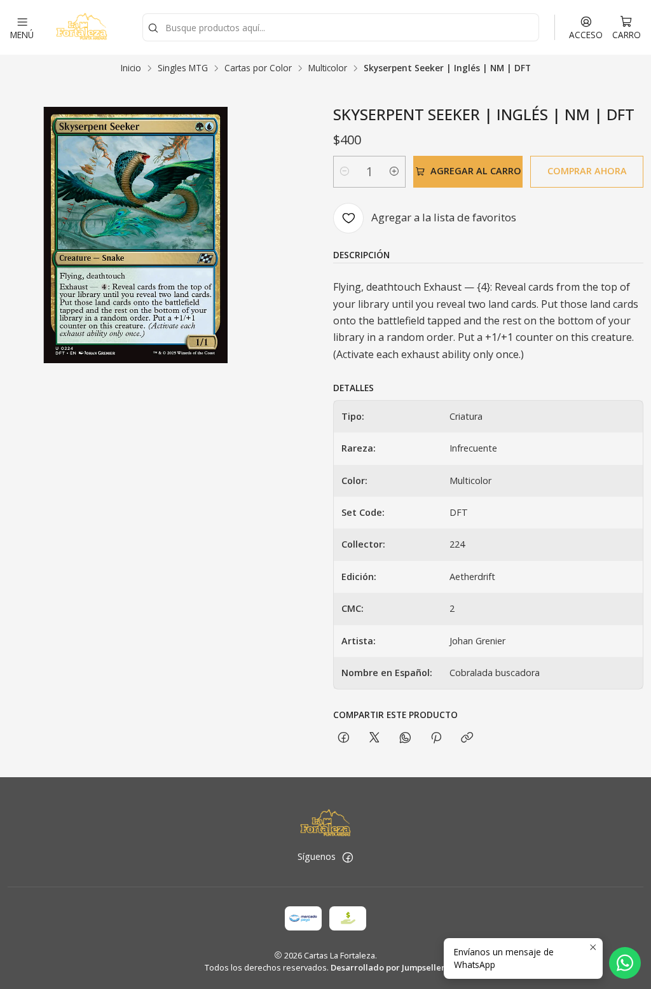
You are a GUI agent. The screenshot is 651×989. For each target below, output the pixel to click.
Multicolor (327, 68)
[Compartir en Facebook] (343, 738)
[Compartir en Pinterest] (436, 738)
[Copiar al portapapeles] (466, 738)
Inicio (131, 68)
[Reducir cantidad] (344, 171)
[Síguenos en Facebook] (347, 857)
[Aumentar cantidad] (394, 171)
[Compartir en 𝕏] (374, 738)
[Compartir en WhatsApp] (405, 738)
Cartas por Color (258, 68)
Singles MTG (183, 68)
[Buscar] (153, 29)
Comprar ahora (587, 171)
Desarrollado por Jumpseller (388, 967)
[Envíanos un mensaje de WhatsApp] (625, 963)
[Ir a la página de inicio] (81, 27)
